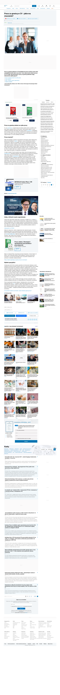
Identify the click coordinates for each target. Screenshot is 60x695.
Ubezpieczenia (24, 451)
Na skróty (48, 631)
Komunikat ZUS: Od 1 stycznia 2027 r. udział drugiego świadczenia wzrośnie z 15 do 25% (47, 104)
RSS (37, 643)
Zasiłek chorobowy (44, 173)
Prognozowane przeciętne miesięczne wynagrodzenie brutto (47, 176)
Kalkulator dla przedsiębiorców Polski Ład (47, 145)
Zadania (5, 635)
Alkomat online (43, 153)
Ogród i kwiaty (49, 626)
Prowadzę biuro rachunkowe (42, 623)
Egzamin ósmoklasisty (16, 639)
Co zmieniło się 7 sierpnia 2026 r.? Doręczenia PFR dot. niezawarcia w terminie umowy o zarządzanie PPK (47, 112)
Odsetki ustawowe (41, 637)
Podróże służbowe (41, 636)
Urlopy (21, 448)
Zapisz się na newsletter (34, 312)
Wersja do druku (10, 312)
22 (51, 184)
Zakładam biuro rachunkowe (42, 622)
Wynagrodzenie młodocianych (45, 171)
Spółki (31, 623)
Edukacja (48, 8)
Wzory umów (49, 636)
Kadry (13, 8)
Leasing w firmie (32, 626)
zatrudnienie (9, 127)
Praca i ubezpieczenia (33, 624)
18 (43, 184)
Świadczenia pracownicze (27, 448)
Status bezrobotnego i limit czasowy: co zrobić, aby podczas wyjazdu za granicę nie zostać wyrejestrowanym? (47, 109)
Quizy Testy (42, 177)
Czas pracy (42, 156)
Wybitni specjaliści (8, 81)
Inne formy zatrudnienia (8, 452)
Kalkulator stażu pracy (33, 637)
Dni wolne (42, 216)
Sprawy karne (23, 623)
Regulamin (29, 643)
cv (11, 309)
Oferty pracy (6, 453)
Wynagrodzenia (15, 623)
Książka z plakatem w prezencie (20, 246)
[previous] (25, 596)
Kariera (34, 643)
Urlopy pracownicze (44, 160)
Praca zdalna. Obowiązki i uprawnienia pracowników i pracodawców (23, 243)
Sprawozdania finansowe (42, 626)
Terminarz (44, 182)
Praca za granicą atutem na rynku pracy (13, 77)
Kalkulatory (44, 136)
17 (41, 184)
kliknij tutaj (26, 612)
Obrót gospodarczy (7, 624)
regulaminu (21, 606)
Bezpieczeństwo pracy (18, 452)
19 (45, 184)
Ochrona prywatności (11, 643)
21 (49, 184)
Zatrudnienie (17, 448)
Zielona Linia (10, 22)
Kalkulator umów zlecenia (45, 142)
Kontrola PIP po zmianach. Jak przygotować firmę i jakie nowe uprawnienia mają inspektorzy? (47, 107)
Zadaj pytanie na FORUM (9, 228)
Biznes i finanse (32, 622)
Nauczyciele (14, 635)
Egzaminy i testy (15, 636)
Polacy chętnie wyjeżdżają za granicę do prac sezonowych (15, 259)
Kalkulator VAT (32, 635)
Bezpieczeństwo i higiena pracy (46, 161)
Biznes (17, 8)
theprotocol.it (49, 638)
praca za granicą (7, 309)
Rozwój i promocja (6, 636)
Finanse (48, 624)
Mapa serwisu (50, 643)
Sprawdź (17, 187)
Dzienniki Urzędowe (24, 635)
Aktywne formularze (46, 155)
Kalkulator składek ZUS (44, 150)
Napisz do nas (22, 312)
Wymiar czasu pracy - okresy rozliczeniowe (47, 172)
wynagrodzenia (16, 156)
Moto (38, 8)
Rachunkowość (6, 623)
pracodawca (29, 130)
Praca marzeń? (8, 79)
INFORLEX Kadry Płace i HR (23, 182)
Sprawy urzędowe (23, 625)
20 (47, 184)
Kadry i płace (6, 637)
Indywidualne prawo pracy (8, 451)
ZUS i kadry (6, 625)
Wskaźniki (44, 163)
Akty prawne (23, 631)
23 (53, 184)
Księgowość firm (6, 621)
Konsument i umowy (24, 624)
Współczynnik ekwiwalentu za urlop (46, 167)
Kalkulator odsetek (32, 636)
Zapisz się (21, 608)
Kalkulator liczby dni (44, 137)
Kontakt (40, 643)
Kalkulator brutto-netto (44, 141)
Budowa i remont (49, 625)
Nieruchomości (42, 8)
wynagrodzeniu (7, 153)
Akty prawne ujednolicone (25, 637)
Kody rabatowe (49, 635)
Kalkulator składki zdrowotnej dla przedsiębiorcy (46, 147)
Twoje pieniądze (32, 8)
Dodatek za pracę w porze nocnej (46, 169)
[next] (37, 596)
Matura (14, 638)
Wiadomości (6, 448)
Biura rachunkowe (41, 621)
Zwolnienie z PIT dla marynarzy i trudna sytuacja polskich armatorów (47, 132)
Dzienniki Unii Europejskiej (25, 636)
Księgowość (9, 8)
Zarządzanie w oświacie (16, 637)
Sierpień (49, 182)
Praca (22, 626)
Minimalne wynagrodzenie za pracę (46, 168)
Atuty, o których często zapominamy (12, 80)
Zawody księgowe (6, 626)
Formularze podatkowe (50, 637)
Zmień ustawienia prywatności (21, 643)
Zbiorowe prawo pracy (17, 451)
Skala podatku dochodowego (43, 638)
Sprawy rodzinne (23, 622)
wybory (15, 141)
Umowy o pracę (43, 157)
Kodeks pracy (11, 448)
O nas (5, 643)
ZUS (13, 452)
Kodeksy (22, 638)
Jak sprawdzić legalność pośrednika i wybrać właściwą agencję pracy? (18, 290)
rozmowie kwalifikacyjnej (10, 234)
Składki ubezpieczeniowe (42, 635)
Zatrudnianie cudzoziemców (45, 271)
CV (13, 283)
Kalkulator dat (43, 138)
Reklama (45, 643)
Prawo (28, 8)
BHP (13, 626)
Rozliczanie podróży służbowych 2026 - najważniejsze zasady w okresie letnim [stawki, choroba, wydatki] (47, 124)
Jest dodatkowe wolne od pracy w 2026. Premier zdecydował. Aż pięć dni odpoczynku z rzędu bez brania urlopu (47, 114)
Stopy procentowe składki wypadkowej (47, 164)
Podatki (5, 622)
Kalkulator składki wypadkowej (45, 149)
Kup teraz (15, 120)
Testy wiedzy (14, 640)
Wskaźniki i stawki (41, 631)
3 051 (35, 596)
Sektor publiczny (22, 8)
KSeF (52, 8)
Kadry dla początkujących (28, 452)
